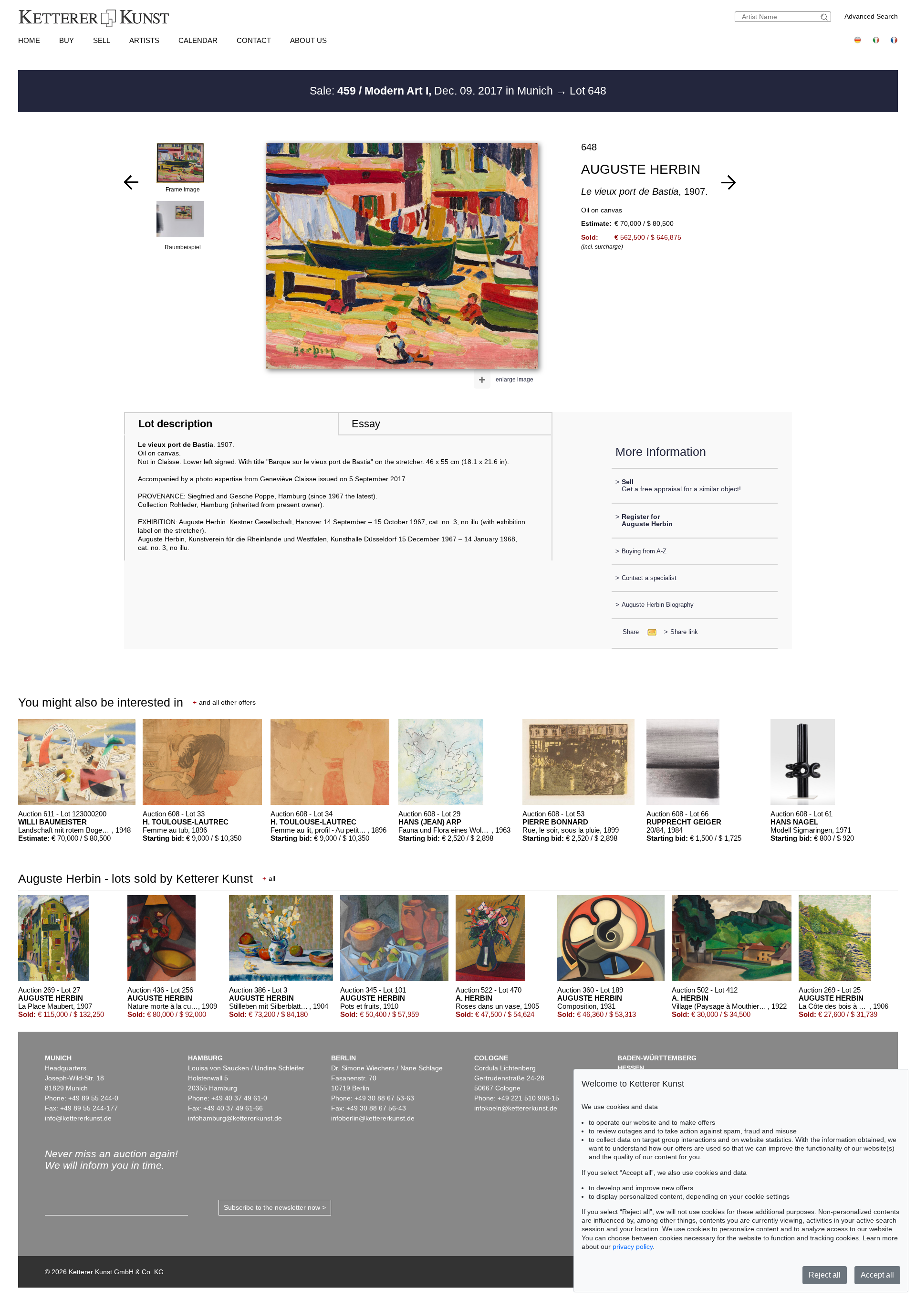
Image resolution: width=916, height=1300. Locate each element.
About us (308, 40)
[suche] (825, 17)
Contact (254, 40)
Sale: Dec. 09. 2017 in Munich (433, 91)
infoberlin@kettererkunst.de (373, 1118)
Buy (66, 40)
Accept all (877, 1275)
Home (29, 40)
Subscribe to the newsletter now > (275, 1207)
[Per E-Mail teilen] (649, 631)
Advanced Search (871, 16)
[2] (131, 182)
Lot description (175, 424)
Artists (144, 40)
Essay (366, 424)
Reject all (825, 1275)
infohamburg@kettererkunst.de (235, 1118)
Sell (101, 40)
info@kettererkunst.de (78, 1118)
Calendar (198, 40)
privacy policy (633, 1246)
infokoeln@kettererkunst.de (515, 1108)
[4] (728, 182)
